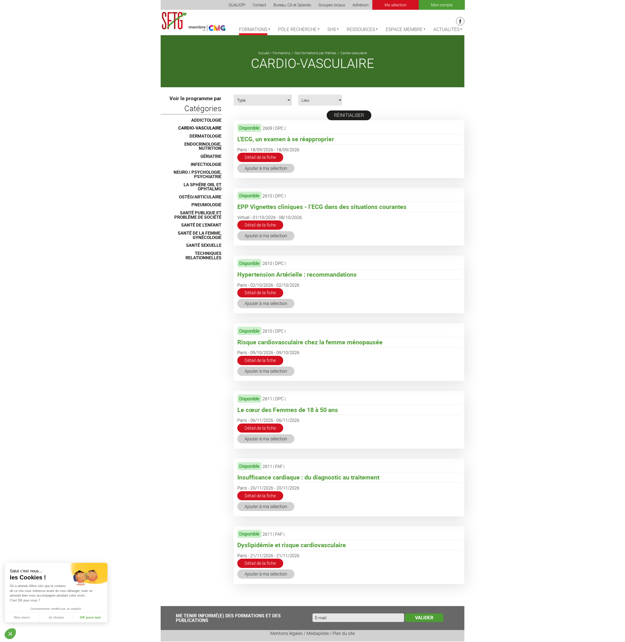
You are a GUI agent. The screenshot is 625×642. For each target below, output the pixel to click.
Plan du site (344, 633)
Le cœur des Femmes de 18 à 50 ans (287, 410)
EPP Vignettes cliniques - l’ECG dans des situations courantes (321, 207)
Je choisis (56, 617)
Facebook (460, 21)
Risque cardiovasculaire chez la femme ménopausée (310, 342)
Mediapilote (317, 633)
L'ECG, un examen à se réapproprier (285, 139)
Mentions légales (286, 633)
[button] (10, 634)
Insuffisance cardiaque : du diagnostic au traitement (308, 477)
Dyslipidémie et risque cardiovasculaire (291, 545)
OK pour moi (90, 617)
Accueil (263, 53)
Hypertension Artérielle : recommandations (297, 274)
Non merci (22, 617)
